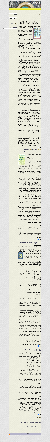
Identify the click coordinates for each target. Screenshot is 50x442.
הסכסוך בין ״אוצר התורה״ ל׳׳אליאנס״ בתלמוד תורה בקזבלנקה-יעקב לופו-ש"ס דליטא (30, 350)
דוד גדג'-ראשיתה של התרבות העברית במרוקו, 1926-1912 (35, 425)
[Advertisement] (27, 11)
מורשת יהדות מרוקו (35, 2)
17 (15, 24)
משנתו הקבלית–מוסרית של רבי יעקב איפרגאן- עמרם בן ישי (35, 421)
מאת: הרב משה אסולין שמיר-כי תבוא (37, 427)
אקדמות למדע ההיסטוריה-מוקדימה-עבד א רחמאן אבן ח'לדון (31, 151)
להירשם (16, 14)
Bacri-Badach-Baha (26, 149)
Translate (14, 19)
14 (12, 23)
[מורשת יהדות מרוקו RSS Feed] (9, 434)
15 (11, 23)
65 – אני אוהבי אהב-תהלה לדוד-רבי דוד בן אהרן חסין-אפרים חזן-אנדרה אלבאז (33, 426)
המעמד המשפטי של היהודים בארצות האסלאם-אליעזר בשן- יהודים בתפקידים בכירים (30, 243)
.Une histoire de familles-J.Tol (34, 149)
